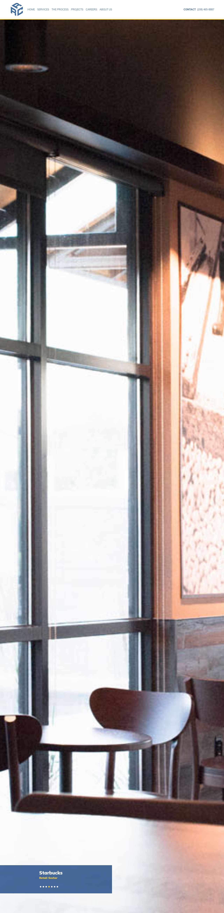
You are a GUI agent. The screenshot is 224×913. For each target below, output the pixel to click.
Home (31, 9)
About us (106, 9)
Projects (77, 9)
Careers (91, 9)
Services (43, 9)
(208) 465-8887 (199, 9)
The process (60, 9)
